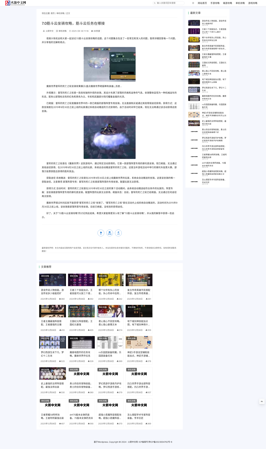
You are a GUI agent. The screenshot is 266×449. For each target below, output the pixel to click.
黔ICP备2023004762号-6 (160, 442)
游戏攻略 (252, 3)
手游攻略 (215, 3)
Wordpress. (103, 442)
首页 (53, 13)
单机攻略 (240, 3)
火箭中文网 (133, 442)
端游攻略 (227, 3)
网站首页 (202, 3)
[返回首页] (16, 3)
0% (262, 401)
